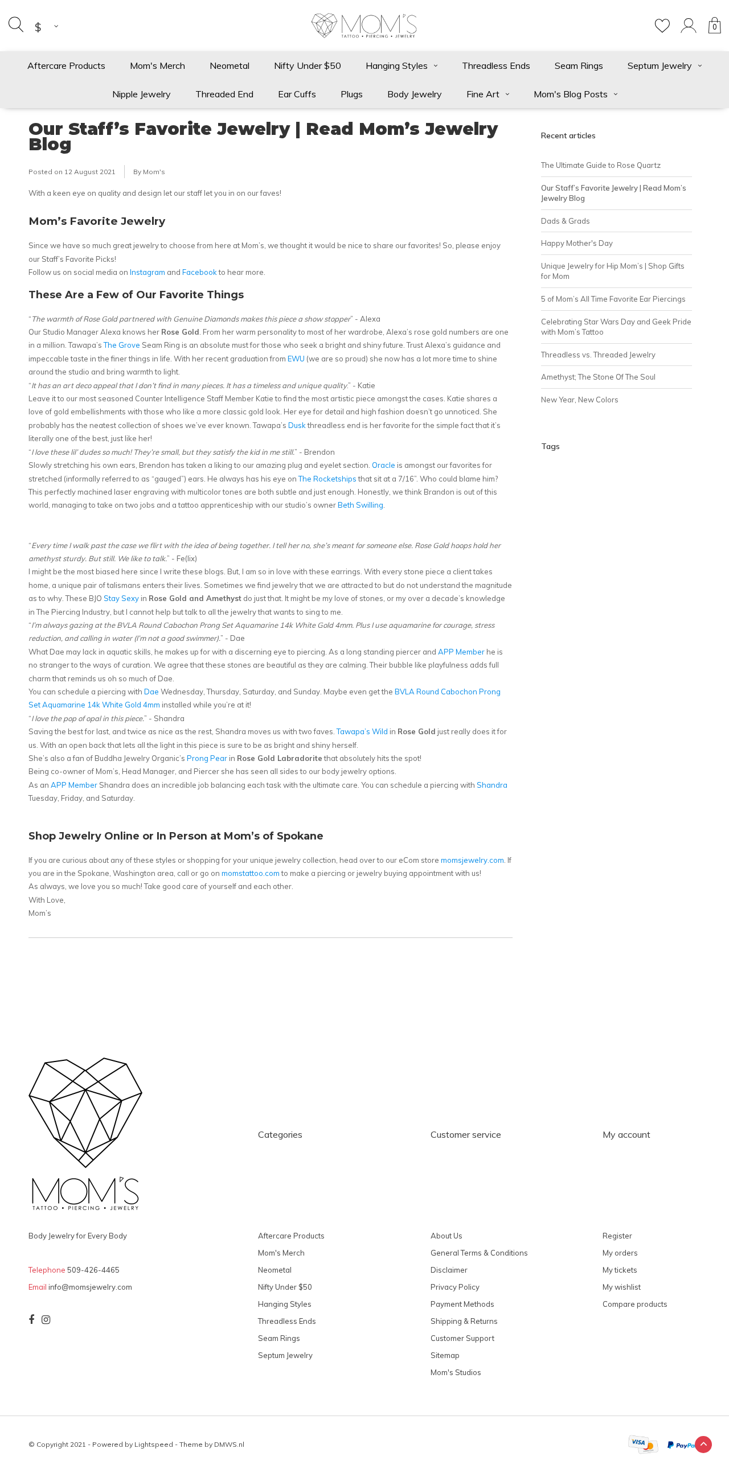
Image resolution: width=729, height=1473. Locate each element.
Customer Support (462, 1338)
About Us (446, 1235)
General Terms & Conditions (479, 1252)
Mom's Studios (456, 1372)
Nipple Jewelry (141, 94)
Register (617, 1235)
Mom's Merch (157, 65)
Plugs (352, 94)
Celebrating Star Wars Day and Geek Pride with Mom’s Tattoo (616, 327)
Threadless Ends (496, 65)
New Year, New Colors (580, 399)
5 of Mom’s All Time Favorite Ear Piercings (613, 298)
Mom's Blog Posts (571, 94)
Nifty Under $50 (307, 65)
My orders (620, 1252)
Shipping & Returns (464, 1321)
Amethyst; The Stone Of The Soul (598, 376)
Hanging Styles (397, 65)
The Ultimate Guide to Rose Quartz (601, 165)
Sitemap (445, 1355)
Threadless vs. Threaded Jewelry (598, 354)
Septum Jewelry (660, 65)
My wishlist (622, 1286)
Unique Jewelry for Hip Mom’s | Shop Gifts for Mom (613, 271)
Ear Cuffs (297, 94)
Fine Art (482, 94)
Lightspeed (153, 1444)
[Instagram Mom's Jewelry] (46, 1319)
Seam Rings (579, 65)
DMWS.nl (229, 1444)
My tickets (620, 1269)
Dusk (297, 425)
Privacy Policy (455, 1286)
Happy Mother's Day (577, 243)
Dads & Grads (565, 220)
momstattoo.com (251, 873)
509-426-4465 (93, 1269)
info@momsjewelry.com (90, 1286)
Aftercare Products (66, 65)
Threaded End (224, 94)
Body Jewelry (414, 94)
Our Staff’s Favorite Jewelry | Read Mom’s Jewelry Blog (263, 136)
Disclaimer (449, 1269)
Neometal (229, 65)
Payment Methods (462, 1304)
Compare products (635, 1304)
